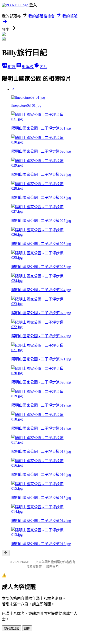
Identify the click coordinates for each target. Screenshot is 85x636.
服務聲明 (52, 566)
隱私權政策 (34, 566)
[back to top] (5, 553)
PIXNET (25, 562)
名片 (43, 67)
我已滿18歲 (11, 628)
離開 (27, 628)
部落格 (28, 67)
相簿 (12, 67)
